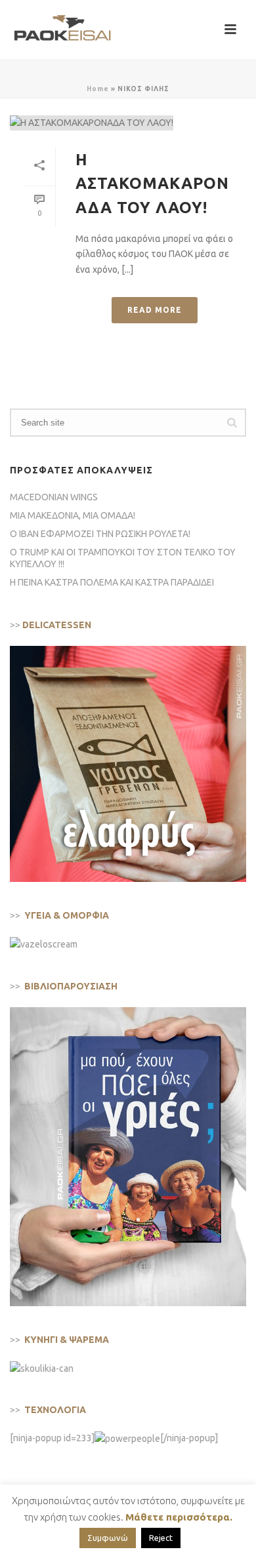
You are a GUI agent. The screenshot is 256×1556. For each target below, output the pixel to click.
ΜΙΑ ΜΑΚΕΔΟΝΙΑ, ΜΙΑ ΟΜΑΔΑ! (72, 515)
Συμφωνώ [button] (107, 1537)
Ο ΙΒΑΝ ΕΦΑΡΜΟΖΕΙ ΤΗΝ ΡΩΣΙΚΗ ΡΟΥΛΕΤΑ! (100, 534)
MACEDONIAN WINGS (54, 497)
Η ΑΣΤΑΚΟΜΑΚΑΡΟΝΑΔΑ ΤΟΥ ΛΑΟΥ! (152, 183)
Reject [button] (161, 1537)
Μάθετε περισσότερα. (178, 1517)
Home (98, 88)
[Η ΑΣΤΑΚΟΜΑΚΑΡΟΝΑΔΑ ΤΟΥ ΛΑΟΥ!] (128, 122)
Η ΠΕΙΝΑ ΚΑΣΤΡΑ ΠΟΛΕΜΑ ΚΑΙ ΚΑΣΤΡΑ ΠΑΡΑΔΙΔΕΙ (112, 582)
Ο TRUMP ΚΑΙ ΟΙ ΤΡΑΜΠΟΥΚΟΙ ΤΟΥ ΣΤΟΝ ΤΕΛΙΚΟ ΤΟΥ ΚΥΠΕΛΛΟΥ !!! (123, 558)
